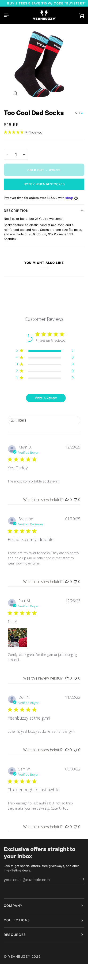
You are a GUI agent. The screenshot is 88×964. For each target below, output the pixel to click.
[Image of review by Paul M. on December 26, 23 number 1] (17, 637)
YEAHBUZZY (19, 956)
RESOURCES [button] (15, 935)
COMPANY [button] (13, 906)
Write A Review (46, 398)
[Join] (80, 879)
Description (16, 211)
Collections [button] (17, 920)
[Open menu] (11, 15)
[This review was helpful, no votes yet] (67, 499)
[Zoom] (44, 64)
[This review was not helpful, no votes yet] (75, 499)
